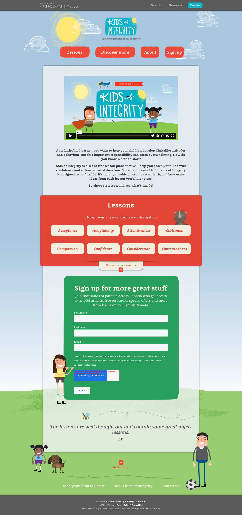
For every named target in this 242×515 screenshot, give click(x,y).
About (150, 52)
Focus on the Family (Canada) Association (124, 501)
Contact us (170, 485)
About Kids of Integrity (133, 485)
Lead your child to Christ (84, 485)
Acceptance (67, 230)
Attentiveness (139, 230)
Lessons (74, 52)
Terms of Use (137, 505)
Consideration (139, 248)
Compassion (67, 248)
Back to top (121, 467)
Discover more (115, 52)
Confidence (103, 248)
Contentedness (174, 248)
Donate (195, 5)
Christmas (174, 230)
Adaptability (103, 230)
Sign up (174, 52)
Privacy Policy (123, 505)
